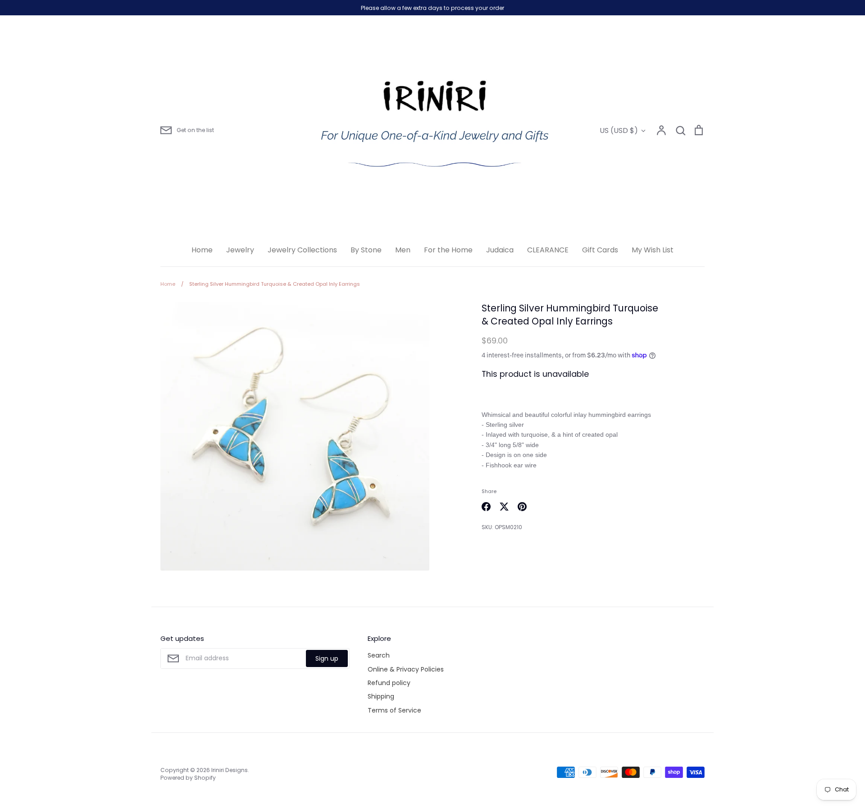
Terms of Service (394, 710)
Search (379, 655)
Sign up (326, 658)
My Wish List (653, 250)
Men (402, 250)
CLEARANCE (548, 250)
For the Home (448, 250)
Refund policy (389, 682)
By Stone (366, 250)
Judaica (500, 250)
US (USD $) (619, 130)
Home (202, 250)
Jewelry (240, 250)
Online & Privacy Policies (406, 669)
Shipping (381, 696)
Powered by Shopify (188, 778)
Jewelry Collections (302, 250)
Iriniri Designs (229, 770)
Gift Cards (600, 250)
